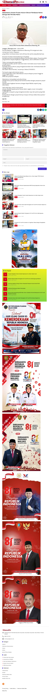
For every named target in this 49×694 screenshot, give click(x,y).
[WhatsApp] (46, 110)
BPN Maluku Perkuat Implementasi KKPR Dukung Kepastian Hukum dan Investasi (24, 126)
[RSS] (3, 684)
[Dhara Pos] (13, 1)
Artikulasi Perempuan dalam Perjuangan (16, 288)
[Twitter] (41, 110)
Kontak (3, 672)
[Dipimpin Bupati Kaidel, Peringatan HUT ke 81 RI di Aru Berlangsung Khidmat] (24, 133)
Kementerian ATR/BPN (8, 659)
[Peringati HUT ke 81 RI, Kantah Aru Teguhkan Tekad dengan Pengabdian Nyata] (40, 133)
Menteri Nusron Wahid (8, 663)
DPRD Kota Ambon (7, 665)
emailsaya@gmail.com (9, 638)
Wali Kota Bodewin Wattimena (9, 661)
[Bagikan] (46, 17)
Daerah (4, 10)
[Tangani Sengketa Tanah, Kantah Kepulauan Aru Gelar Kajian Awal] (40, 119)
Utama (3, 648)
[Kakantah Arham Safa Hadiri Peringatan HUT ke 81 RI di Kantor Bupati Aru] (9, 133)
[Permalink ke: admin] (3, 17)
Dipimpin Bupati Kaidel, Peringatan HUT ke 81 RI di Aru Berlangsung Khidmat (23, 140)
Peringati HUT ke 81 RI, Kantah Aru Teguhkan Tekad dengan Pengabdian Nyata (39, 140)
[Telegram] (43, 110)
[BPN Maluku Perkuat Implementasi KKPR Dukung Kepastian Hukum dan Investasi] (24, 119)
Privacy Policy (5, 676)
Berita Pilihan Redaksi (7, 652)
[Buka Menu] (43, 2)
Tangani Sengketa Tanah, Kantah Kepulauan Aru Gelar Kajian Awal (39, 126)
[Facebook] (38, 110)
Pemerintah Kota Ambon (8, 657)
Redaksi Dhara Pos (6, 678)
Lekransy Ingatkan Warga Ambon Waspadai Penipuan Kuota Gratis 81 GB (23, 283)
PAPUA (3, 650)
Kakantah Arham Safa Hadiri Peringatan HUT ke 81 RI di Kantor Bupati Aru (8, 140)
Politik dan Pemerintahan (7, 646)
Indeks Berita (5, 670)
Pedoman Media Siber (7, 674)
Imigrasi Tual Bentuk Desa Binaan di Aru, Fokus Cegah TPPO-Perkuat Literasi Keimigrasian (8, 126)
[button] (40, 2)
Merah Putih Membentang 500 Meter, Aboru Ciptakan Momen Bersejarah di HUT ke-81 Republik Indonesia (26, 293)
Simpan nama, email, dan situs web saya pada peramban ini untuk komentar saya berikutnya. (24, 165)
